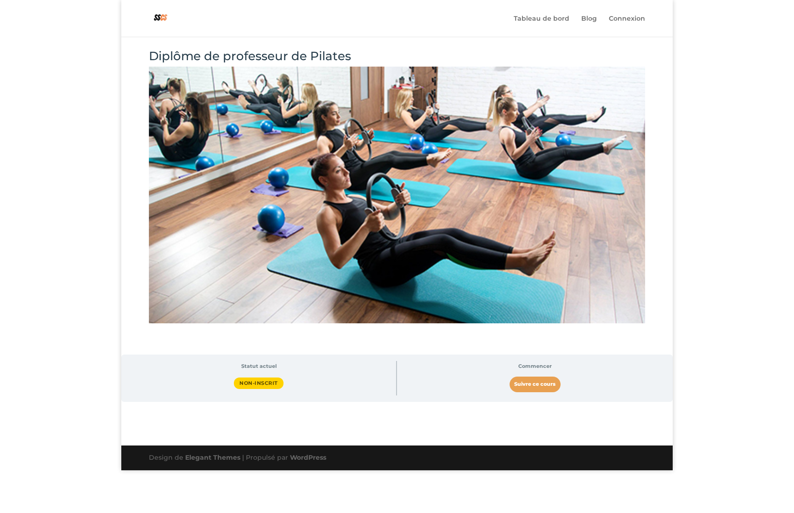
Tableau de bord (541, 19)
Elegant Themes (212, 457)
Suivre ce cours (535, 384)
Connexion (627, 19)
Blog (589, 19)
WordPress (308, 457)
